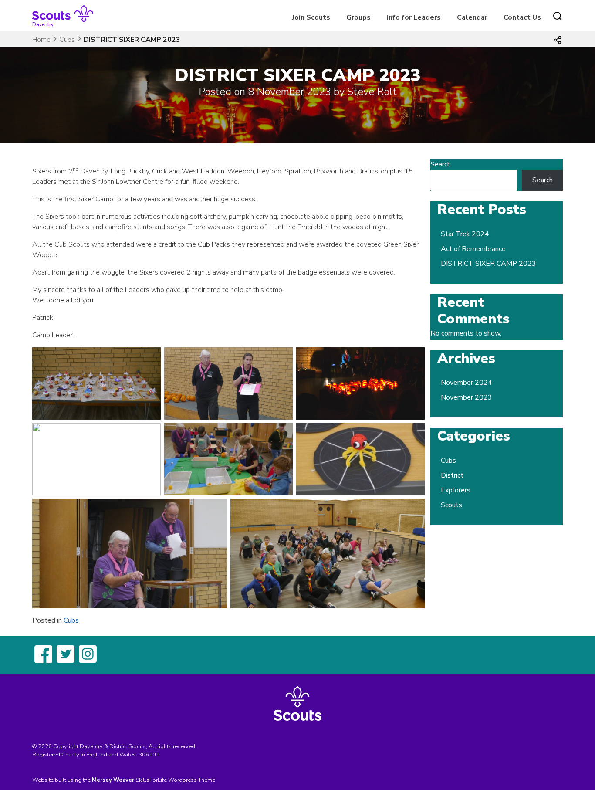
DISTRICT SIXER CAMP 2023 (488, 263)
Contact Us (522, 17)
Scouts (451, 505)
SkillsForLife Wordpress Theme (175, 780)
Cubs (67, 39)
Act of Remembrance (473, 249)
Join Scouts (311, 17)
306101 (149, 755)
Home (41, 39)
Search (440, 164)
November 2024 (466, 382)
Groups (358, 17)
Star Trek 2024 (465, 234)
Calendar (472, 17)
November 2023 (466, 397)
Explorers (455, 490)
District (452, 475)
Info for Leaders (414, 17)
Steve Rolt (372, 91)
